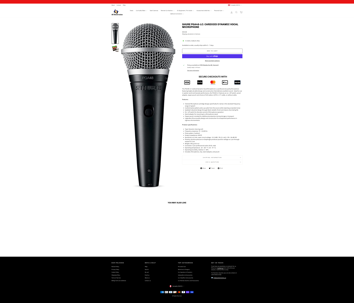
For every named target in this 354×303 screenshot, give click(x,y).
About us (147, 278)
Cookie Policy (115, 272)
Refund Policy (115, 266)
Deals (131, 10)
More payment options (212, 61)
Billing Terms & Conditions (119, 280)
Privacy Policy (115, 269)
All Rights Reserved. (177, 296)
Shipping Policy (116, 275)
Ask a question (212, 162)
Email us (147, 275)
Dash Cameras (154, 10)
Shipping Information (212, 157)
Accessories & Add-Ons (203, 10)
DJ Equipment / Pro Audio (184, 10)
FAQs (124, 5)
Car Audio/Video (141, 10)
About (113, 5)
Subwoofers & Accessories (185, 275)
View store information (193, 70)
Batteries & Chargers (184, 269)
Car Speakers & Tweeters (185, 272)
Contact (119, 5)
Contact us (148, 280)
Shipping (184, 34)
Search (147, 269)
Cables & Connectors (176, 14)
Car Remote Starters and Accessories (188, 280)
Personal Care (218, 10)
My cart (147, 272)
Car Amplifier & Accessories (185, 278)
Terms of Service (116, 278)
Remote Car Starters (167, 10)
